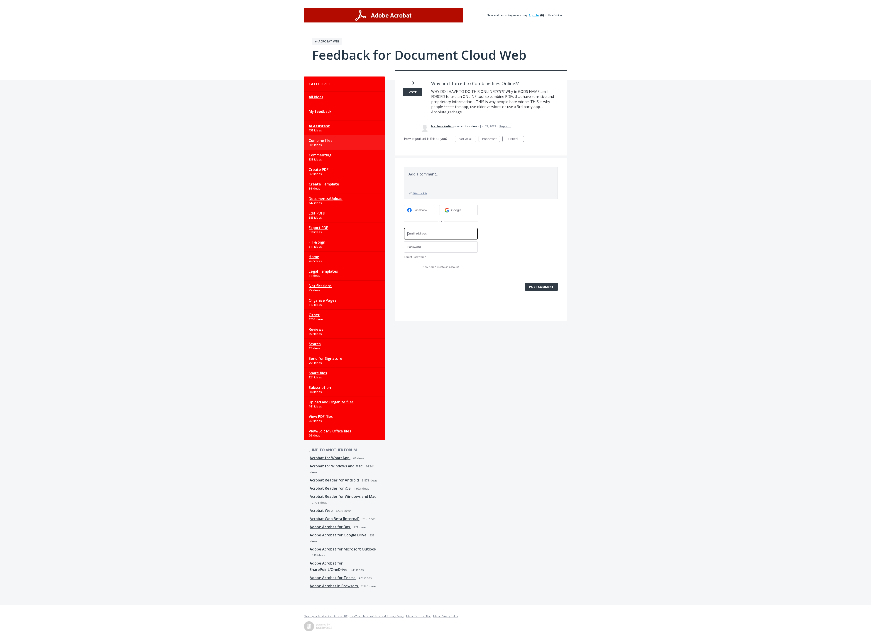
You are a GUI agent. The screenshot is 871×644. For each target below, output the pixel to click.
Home (314, 256)
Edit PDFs (317, 213)
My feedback (320, 111)
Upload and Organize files (331, 402)
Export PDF (318, 227)
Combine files (320, 140)
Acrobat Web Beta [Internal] (335, 518)
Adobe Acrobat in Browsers (334, 585)
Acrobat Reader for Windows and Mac (343, 496)
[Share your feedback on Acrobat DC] (383, 15)
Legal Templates (323, 271)
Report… (505, 126)
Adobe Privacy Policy (445, 616)
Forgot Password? (415, 257)
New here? (441, 267)
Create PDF (318, 169)
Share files (318, 372)
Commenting (320, 155)
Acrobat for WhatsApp (330, 457)
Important (491, 139)
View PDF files (321, 416)
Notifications (320, 285)
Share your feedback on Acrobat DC (325, 616)
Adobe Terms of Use (418, 616)
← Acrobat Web (327, 41)
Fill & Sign (317, 242)
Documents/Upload (326, 198)
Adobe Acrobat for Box (330, 526)
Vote (413, 92)
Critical (516, 139)
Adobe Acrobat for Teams (333, 577)
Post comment (541, 287)
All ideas (316, 96)
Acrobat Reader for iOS (331, 488)
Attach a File (420, 193)
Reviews (316, 329)
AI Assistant (319, 125)
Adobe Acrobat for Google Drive (338, 535)
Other (314, 314)
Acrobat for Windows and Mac (336, 466)
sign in (534, 15)
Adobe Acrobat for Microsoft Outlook (343, 549)
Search (315, 343)
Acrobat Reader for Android (335, 480)
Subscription (320, 387)
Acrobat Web (322, 510)
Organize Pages (322, 300)
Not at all (467, 139)
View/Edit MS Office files (330, 431)
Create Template (324, 184)
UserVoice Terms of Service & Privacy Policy (377, 616)
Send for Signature (325, 358)
